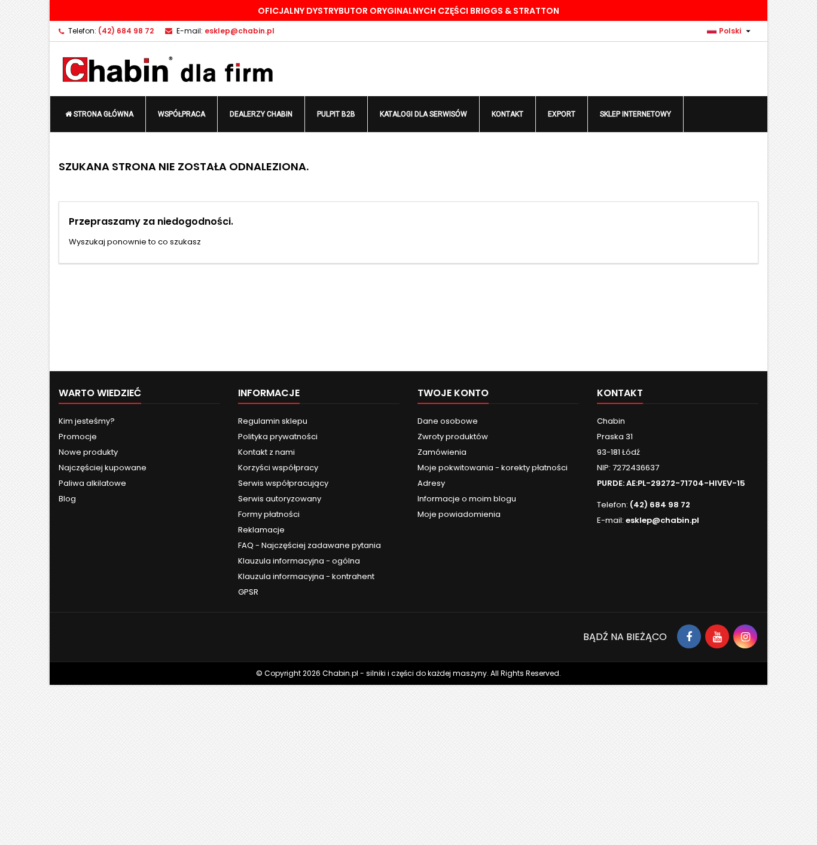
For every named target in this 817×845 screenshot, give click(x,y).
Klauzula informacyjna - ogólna (299, 561)
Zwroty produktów (452, 436)
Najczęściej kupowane (103, 467)
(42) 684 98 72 (126, 31)
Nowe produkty (88, 452)
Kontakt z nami (266, 452)
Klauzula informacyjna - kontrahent (306, 576)
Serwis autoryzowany (279, 498)
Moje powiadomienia (459, 514)
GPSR (248, 592)
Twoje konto (453, 393)
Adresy (431, 483)
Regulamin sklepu (272, 421)
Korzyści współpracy (278, 467)
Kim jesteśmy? (87, 421)
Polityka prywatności (278, 436)
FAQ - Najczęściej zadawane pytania (309, 545)
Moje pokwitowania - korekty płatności (492, 467)
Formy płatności (269, 514)
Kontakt (620, 393)
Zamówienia (442, 452)
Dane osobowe (447, 421)
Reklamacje (261, 529)
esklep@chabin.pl (240, 31)
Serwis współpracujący (283, 483)
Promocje (78, 436)
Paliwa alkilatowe (92, 483)
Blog (67, 498)
